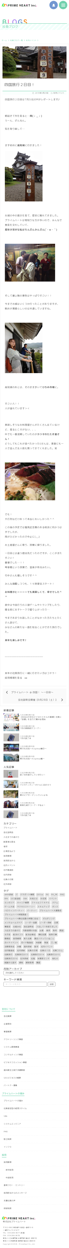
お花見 (43, 898)
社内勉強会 (8, 870)
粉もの (55, 958)
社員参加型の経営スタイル (15, 1108)
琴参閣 (8, 567)
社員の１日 (45, 950)
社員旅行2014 (37, 954)
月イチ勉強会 (27, 942)
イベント (53, 898)
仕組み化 (17, 926)
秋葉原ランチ (43, 958)
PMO (62, 894)
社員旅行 (8, 954)
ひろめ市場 (48, 387)
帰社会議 (42, 934)
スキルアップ (43, 906)
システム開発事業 (11, 1047)
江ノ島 (54, 942)
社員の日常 (8, 879)
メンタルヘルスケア (13, 922)
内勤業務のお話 (30, 930)
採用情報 (7, 856)
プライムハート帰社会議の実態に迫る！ (22, 918)
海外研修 (28, 946)
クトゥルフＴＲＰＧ (41, 902)
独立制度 (7, 1139)
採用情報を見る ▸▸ (16, 677)
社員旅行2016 (11, 958)
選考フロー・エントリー (14, 1185)
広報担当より (9, 851)
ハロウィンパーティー (14, 910)
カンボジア (9, 902)
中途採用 (9, 1177)
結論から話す (10, 962)
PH (47, 894)
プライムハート (10, 827)
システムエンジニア (12, 1124)
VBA (25, 898)
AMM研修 (9, 894)
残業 (46, 942)
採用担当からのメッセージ (15, 1193)
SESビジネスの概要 (12, 1077)
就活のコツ (18, 934)
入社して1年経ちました (46, 926)
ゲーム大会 (9, 906)
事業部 (8, 926)
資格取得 (29, 962)
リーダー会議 (31, 922)
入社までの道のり (11, 837)
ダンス (55, 906)
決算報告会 (9, 946)
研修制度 (7, 1208)
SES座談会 (16, 898)
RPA (6, 898)
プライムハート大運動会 (50, 910)
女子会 (8, 934)
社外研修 (7, 884)
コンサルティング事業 (13, 1054)
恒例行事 (53, 934)
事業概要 (7, 1031)
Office (40, 894)
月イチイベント (11, 942)
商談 (61, 930)
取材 (55, 930)
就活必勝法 (31, 934)
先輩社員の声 (9, 1200)
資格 (21, 962)
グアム (55, 902)
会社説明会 (8, 832)
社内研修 (7, 874)
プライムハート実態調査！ (16, 914)
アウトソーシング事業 (13, 1039)
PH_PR (54, 894)
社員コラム (58, 950)
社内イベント (31, 40)
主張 (56, 922)
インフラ (7, 1147)
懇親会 (8, 938)
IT (17, 894)
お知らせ (34, 898)
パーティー (32, 910)
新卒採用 (9, 1170)
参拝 (6, 846)
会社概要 (7, 1016)
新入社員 (28, 938)
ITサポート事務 (27, 894)
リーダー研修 (45, 922)
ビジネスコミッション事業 (15, 1062)
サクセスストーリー (26, 906)
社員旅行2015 (53, 954)
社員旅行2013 (21, 954)
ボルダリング (49, 918)
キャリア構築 (23, 902)
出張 (42, 930)
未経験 (39, 942)
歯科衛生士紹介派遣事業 (14, 1070)
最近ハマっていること (44, 938)
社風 (33, 958)
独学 (36, 946)
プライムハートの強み (13, 1100)
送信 (51, 984)
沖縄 (19, 946)
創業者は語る (9, 841)
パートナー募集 (10, 1085)
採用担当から (9, 860)
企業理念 (7, 1024)
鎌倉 (38, 962)
